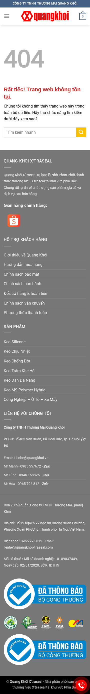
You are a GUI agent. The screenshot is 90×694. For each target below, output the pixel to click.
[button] (7, 16)
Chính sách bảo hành (22, 283)
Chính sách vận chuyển (24, 303)
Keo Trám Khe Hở (19, 370)
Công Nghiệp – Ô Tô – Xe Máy (31, 399)
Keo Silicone (15, 342)
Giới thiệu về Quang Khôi (25, 255)
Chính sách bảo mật (21, 274)
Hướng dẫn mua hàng (23, 264)
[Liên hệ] (81, 685)
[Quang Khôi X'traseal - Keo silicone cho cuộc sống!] (45, 16)
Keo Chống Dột (17, 361)
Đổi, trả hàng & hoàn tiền (25, 293)
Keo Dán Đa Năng (19, 380)
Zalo (47, 466)
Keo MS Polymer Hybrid (25, 390)
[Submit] (81, 132)
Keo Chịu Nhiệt (17, 351)
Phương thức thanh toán (25, 312)
